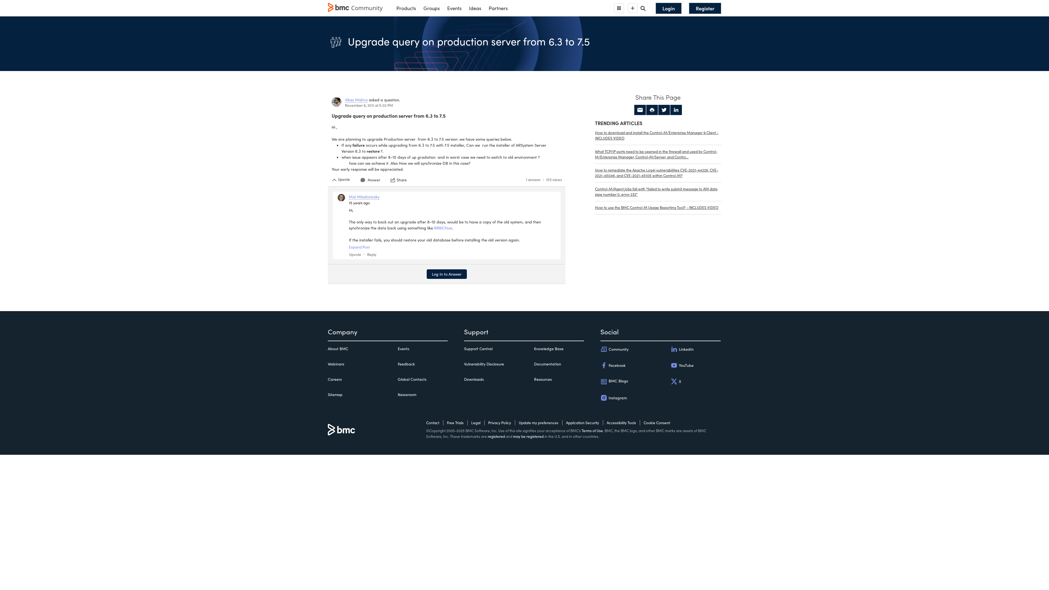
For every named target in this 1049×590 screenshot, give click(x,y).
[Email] (640, 110)
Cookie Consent (657, 422)
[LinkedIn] (676, 110)
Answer (374, 179)
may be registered (528, 436)
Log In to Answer (447, 274)
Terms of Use (592, 430)
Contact (432, 422)
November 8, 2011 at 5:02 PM (369, 105)
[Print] (652, 110)
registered (496, 436)
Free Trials (455, 422)
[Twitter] (664, 110)
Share (402, 180)
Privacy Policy (499, 422)
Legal (476, 422)
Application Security (582, 422)
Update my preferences (538, 422)
